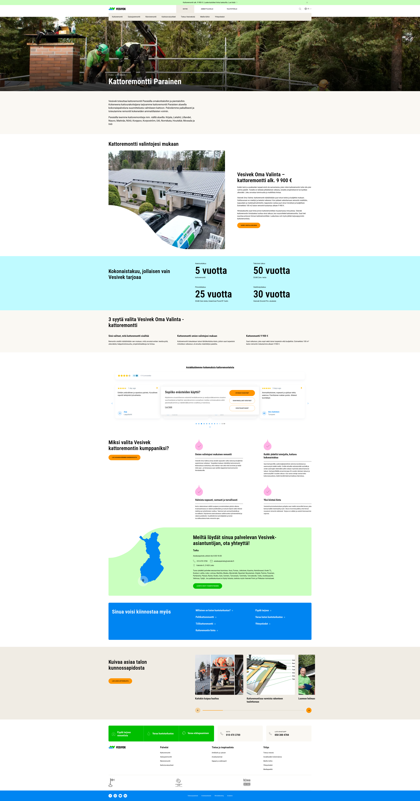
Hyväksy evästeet (242, 393)
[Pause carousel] (210, 427)
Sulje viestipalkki (307, 2)
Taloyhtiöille (232, 9)
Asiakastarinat (217, 757)
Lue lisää (168, 407)
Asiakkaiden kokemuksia (272, 757)
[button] (300, 9)
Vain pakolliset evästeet (242, 400)
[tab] (196, 423)
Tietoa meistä (268, 753)
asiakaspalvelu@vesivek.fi (224, 561)
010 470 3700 (202, 561)
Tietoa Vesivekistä (188, 17)
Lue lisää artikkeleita (120, 681)
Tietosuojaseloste (193, 796)
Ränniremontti (150, 17)
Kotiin (185, 9)
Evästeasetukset (242, 408)
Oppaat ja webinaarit (219, 761)
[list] (253, 282)
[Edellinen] (197, 710)
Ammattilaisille (207, 9)
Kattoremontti (117, 17)
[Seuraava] (309, 710)
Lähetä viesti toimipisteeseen (208, 586)
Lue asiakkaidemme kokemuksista (124, 457)
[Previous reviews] (112, 403)
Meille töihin (205, 17)
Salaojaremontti (134, 17)
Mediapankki (268, 769)
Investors (230, 796)
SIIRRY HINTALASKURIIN (249, 225)
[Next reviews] (308, 403)
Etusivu (111, 75)
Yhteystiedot (220, 17)
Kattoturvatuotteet (169, 17)
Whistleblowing (219, 796)
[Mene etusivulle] (117, 8)
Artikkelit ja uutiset (219, 753)
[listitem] (224, 270)
